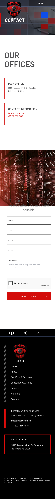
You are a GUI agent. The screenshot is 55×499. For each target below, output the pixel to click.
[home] (14, 3)
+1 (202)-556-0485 (15, 116)
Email (10, 230)
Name (10, 220)
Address (11, 250)
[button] (42, 3)
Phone (10, 240)
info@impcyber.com (16, 113)
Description (12, 260)
